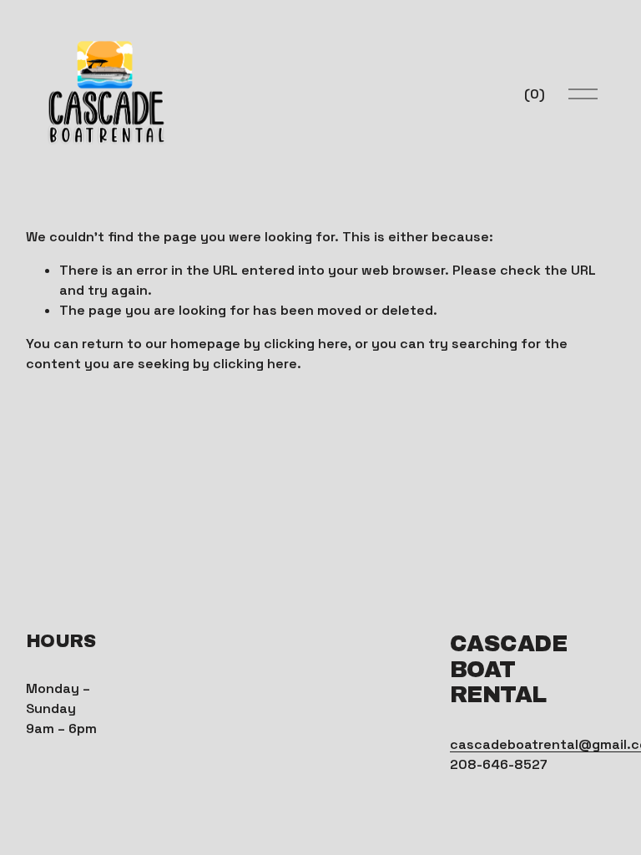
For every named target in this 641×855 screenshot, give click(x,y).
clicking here (306, 343)
